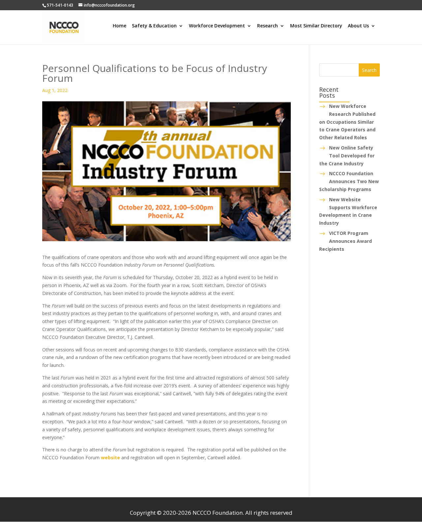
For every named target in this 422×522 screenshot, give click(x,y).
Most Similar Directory (316, 26)
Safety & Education (154, 26)
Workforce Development (217, 26)
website (110, 457)
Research (267, 26)
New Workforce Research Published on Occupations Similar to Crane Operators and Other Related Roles (347, 122)
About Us (358, 26)
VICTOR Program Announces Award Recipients (345, 241)
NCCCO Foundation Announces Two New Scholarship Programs (349, 181)
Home (119, 26)
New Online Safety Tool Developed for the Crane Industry (347, 156)
